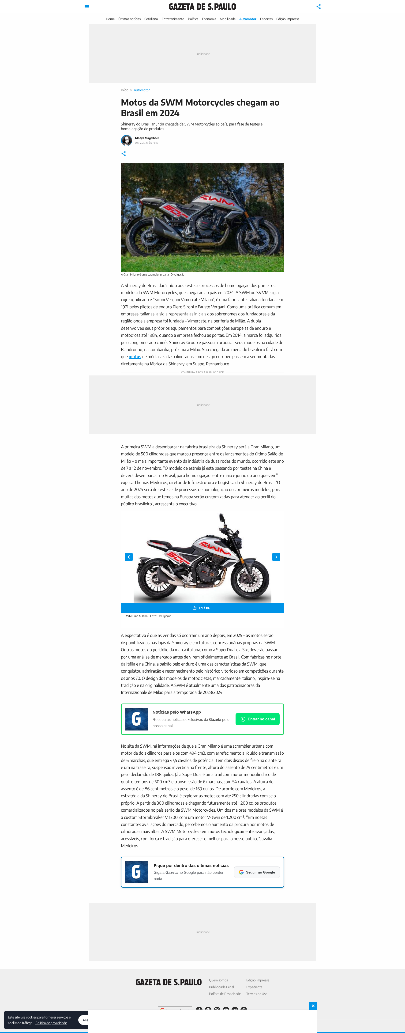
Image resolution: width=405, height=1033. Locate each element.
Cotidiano (151, 19)
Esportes (266, 19)
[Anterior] (129, 557)
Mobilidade (228, 19)
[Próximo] (276, 557)
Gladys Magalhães (147, 138)
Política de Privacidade (225, 994)
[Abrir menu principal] (86, 6)
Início (124, 90)
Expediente (254, 987)
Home (110, 19)
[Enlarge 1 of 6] (278, 517)
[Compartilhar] (319, 6)
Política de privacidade (51, 1023)
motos (135, 356)
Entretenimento (173, 19)
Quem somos (218, 980)
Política (193, 19)
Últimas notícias (129, 19)
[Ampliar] (278, 169)
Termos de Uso (256, 994)
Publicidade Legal (221, 987)
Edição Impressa (287, 19)
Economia (209, 19)
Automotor (247, 19)
